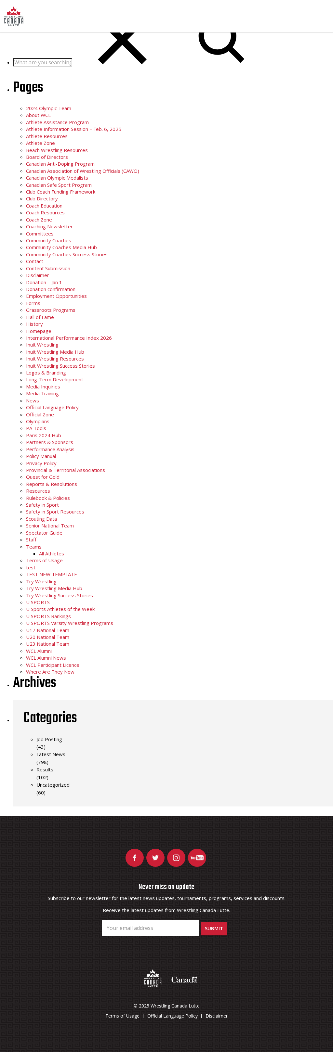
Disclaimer (37, 275)
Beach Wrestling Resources (57, 150)
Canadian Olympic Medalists (57, 177)
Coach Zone (39, 219)
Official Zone (40, 414)
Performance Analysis (50, 449)
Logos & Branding (46, 372)
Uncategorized (53, 784)
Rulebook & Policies (48, 498)
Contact (34, 261)
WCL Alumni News (46, 657)
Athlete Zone (40, 143)
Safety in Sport (42, 504)
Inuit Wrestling (42, 344)
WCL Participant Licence (52, 665)
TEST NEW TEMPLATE (51, 574)
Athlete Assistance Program (57, 122)
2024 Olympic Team (48, 108)
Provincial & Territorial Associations (65, 470)
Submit (214, 928)
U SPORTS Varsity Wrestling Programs (69, 623)
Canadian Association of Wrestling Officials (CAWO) (82, 171)
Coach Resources (45, 212)
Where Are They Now (50, 671)
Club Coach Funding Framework (60, 191)
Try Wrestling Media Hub (54, 588)
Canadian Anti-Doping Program (60, 163)
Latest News (50, 754)
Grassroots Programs (50, 310)
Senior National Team (50, 525)
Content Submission (48, 268)
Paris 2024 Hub (43, 435)
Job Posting (49, 739)
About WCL (38, 115)
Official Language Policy (52, 407)
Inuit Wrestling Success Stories (60, 365)
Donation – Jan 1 (44, 282)
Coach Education (44, 205)
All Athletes (51, 553)
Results (44, 769)
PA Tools (36, 428)
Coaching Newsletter (49, 226)
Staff (31, 539)
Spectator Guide (44, 532)
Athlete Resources (47, 136)
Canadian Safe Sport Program (59, 185)
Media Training (42, 393)
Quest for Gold (43, 477)
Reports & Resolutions (51, 484)
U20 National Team (47, 637)
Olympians (37, 421)
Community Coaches (48, 240)
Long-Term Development (54, 379)
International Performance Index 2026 (69, 338)
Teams (34, 546)
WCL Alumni (39, 651)
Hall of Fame (40, 317)
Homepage (38, 331)
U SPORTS (38, 602)
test (30, 567)
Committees (40, 233)
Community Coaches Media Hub (61, 247)
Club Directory (42, 198)
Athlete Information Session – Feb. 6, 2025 (73, 129)
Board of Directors (47, 157)
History (34, 324)
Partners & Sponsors (49, 442)
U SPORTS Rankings (48, 616)
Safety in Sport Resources (55, 511)
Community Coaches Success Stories (67, 254)
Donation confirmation (50, 289)
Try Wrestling (41, 581)
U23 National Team (47, 643)
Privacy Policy (41, 463)
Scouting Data (41, 518)
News (32, 400)
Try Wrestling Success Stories (59, 595)
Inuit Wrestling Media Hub (55, 352)
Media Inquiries (43, 386)
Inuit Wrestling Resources (55, 358)
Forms (33, 303)
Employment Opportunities (56, 296)
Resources (38, 491)
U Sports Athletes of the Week (60, 609)
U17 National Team (47, 630)
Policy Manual (41, 456)
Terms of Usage (44, 560)
